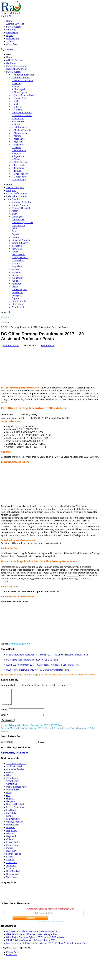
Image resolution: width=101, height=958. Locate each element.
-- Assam (16, 83)
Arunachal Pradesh (21, 207)
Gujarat (15, 234)
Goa (14, 231)
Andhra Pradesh (20, 205)
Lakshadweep (18, 254)
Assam (15, 210)
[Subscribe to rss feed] (1, 887)
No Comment (47, 345)
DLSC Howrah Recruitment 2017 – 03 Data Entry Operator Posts (37, 669)
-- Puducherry (19, 150)
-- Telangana (18, 167)
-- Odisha (16, 147)
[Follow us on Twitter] (1, 898)
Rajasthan (16, 283)
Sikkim (15, 286)
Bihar (14, 213)
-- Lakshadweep (19, 127)
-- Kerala (16, 124)
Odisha (15, 275)
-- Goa (15, 103)
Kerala (15, 251)
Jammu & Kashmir (20, 242)
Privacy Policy (13, 842)
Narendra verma (11, 345)
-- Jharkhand (18, 118)
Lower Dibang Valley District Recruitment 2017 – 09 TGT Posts (33, 725)
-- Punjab (16, 153)
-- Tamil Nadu (18, 165)
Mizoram (16, 269)
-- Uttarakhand (19, 176)
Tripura (15, 298)
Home (9, 20)
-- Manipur (17, 135)
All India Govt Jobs (15, 60)
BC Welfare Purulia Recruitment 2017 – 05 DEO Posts (32, 659)
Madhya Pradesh (20, 257)
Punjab (15, 280)
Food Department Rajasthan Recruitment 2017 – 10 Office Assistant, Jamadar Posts (47, 654)
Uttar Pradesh (19, 301)
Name (5, 709)
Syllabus (10, 41)
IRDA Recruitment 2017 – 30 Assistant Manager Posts (32, 934)
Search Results (13, 853)
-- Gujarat (16, 106)
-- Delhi (15, 100)
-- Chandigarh (19, 89)
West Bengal (18, 307)
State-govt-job (23, 643)
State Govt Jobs (13, 26)
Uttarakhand (18, 304)
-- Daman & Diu (19, 98)
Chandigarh (17, 216)
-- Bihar (15, 86)
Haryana (16, 237)
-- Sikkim (16, 159)
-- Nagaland (17, 144)
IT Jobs (9, 35)
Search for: (6, 741)
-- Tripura (16, 170)
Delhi (14, 228)
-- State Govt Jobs (20, 162)
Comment (6, 704)
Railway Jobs (12, 32)
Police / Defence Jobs (16, 66)
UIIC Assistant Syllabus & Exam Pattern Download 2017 (33, 931)
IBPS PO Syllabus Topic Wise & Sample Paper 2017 (30, 940)
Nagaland (16, 272)
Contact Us (11, 783)
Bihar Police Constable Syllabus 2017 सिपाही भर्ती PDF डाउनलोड (35, 937)
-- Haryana (17, 109)
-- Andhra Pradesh (21, 77)
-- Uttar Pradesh (20, 173)
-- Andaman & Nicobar (23, 74)
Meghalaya (17, 266)
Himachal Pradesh (21, 240)
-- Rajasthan (18, 156)
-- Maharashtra (19, 133)
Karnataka (17, 248)
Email (4, 714)
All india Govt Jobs (15, 23)
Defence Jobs (12, 38)
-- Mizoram (17, 141)
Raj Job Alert (7, 16)
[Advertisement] (50, 365)
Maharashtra (18, 260)
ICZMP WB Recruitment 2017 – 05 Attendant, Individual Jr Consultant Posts (43, 664)
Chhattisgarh (18, 219)
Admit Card (11, 44)
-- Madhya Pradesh (21, 130)
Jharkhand (17, 245)
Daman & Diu (18, 225)
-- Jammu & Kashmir (22, 115)
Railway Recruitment (16, 68)
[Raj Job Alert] (11, 13)
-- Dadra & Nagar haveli (23, 95)
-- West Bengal (19, 179)
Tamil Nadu (17, 292)
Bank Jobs (11, 29)
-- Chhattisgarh (19, 92)
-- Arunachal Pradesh (22, 80)
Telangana (17, 295)
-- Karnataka (18, 121)
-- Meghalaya (18, 138)
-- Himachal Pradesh (22, 112)
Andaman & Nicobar (22, 202)
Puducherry (17, 277)
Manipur (16, 263)
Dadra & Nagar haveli (22, 222)
